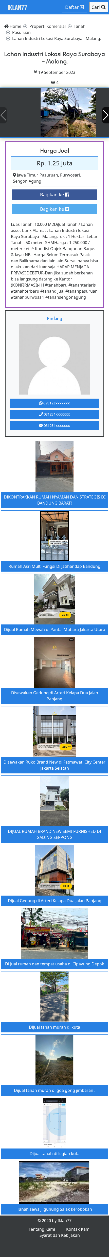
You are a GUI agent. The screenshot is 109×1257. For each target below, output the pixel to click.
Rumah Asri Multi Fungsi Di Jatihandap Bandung (54, 566)
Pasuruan (49, 175)
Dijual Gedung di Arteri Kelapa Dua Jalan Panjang (54, 900)
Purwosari (70, 175)
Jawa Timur (27, 175)
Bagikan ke (52, 194)
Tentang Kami (42, 1229)
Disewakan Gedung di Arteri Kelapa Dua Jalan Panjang (54, 696)
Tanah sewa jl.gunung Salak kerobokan (54, 1209)
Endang (54, 318)
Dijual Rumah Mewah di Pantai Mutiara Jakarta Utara (54, 629)
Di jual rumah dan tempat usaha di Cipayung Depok (54, 964)
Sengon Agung (27, 181)
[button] (105, 115)
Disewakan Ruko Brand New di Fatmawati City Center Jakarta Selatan (54, 765)
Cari (96, 7)
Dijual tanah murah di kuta (54, 1027)
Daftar (72, 7)
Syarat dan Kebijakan (60, 1235)
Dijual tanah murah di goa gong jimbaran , (54, 1090)
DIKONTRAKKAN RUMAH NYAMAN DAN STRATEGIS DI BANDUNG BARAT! (54, 500)
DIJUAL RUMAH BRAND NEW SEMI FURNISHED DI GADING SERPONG (54, 834)
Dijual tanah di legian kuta (55, 1153)
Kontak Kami (78, 1229)
